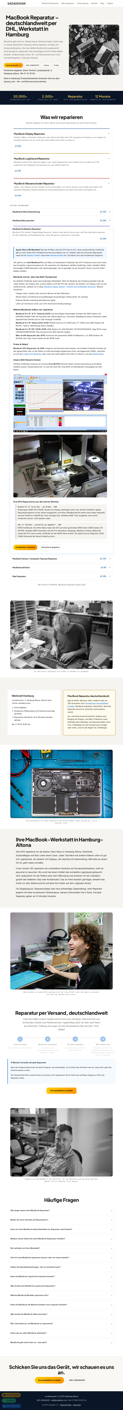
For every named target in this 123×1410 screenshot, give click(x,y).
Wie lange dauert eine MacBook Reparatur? (30, 1210)
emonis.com (9, 82)
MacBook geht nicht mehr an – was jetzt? (28, 1342)
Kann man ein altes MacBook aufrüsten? (28, 1333)
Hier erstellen (13, 1047)
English (110, 3)
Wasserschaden (57, 255)
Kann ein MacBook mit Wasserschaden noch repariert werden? (38, 1305)
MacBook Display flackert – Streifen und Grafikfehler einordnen (70, 287)
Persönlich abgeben (50, 547)
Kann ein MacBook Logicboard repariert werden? (32, 1276)
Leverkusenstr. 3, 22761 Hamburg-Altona (61, 1396)
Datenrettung (82, 3)
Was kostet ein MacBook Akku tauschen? (28, 1314)
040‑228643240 (43, 1400)
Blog (102, 3)
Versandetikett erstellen (61, 1091)
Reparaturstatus (66, 1405)
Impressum (77, 1405)
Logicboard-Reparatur (32, 354)
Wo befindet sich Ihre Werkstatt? (25, 1248)
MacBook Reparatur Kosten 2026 (71, 585)
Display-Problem (34, 255)
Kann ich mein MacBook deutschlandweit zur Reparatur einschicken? (41, 1229)
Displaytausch (26, 889)
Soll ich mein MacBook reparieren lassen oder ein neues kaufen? (39, 1258)
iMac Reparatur (67, 3)
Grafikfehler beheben (25, 547)
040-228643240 (77, 1380)
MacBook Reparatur (50, 3)
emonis (47, 1075)
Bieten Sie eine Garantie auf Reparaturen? (29, 1220)
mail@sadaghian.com (59, 1400)
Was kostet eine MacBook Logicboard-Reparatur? (32, 1286)
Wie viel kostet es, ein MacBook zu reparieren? (31, 1324)
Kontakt (94, 3)
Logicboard (86, 872)
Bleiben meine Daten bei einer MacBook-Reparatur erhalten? (37, 1239)
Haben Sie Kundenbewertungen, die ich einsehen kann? (35, 1267)
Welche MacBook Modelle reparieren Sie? (29, 1295)
